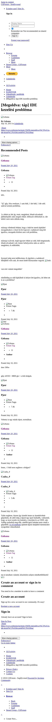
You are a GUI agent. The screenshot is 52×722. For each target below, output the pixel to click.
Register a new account (10, 606)
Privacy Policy (12, 669)
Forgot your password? (20, 40)
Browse (9, 53)
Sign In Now (6, 621)
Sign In (14, 36)
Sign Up (9, 44)
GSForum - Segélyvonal (10, 4)
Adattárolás (18, 123)
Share (3, 128)
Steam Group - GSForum (16, 64)
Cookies (9, 674)
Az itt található (15, 525)
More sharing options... (10, 142)
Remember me (17, 31)
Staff (13, 60)
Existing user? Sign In (15, 9)
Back (13, 701)
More (13, 62)
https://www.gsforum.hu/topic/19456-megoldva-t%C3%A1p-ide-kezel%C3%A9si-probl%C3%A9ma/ (25, 131)
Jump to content (7, 2)
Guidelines (15, 58)
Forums (14, 55)
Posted (9, 165)
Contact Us (10, 671)
